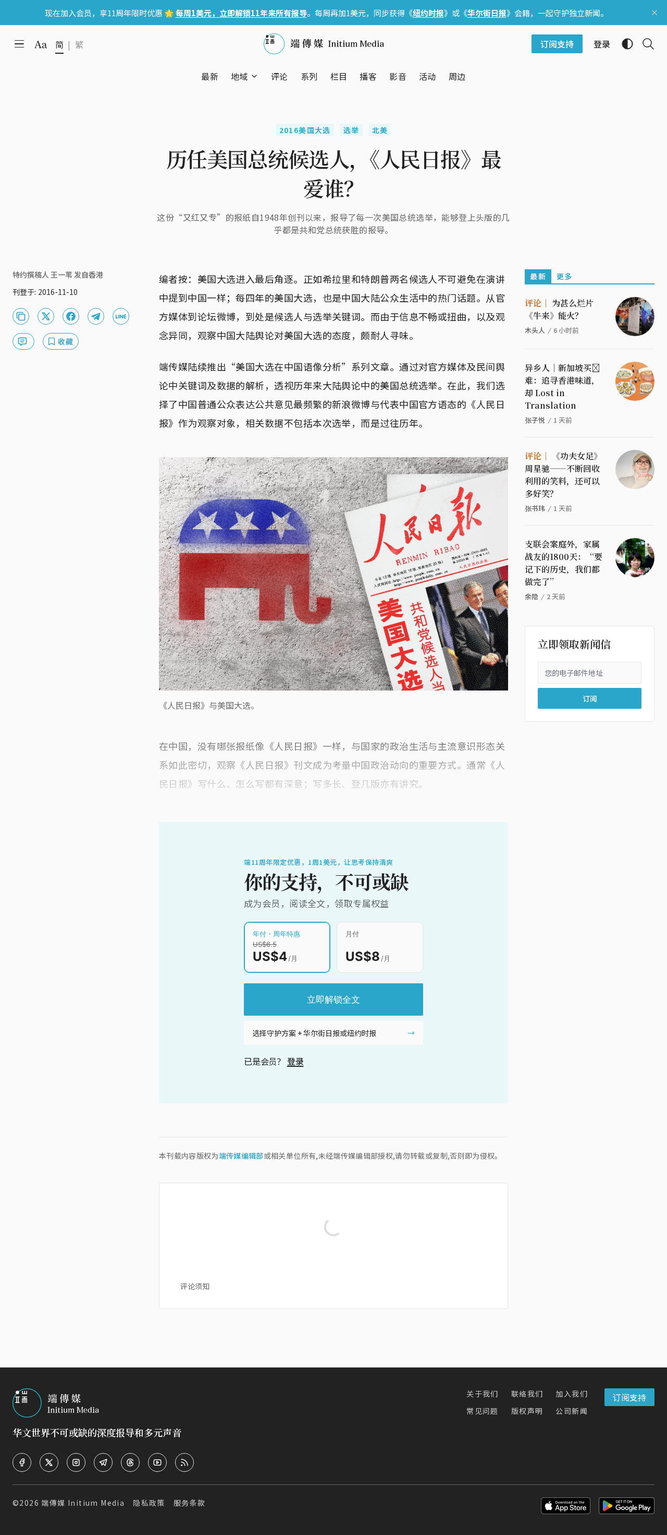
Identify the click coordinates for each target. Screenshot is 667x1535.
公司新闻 (571, 1411)
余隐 (531, 596)
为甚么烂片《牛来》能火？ (559, 309)
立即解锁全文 (333, 999)
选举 (351, 130)
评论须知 (194, 1286)
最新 (538, 276)
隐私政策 (149, 1502)
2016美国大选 (305, 130)
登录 (295, 1061)
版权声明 (527, 1411)
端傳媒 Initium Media (83, 1502)
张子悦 (535, 420)
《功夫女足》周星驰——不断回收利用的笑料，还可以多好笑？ (563, 474)
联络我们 (527, 1393)
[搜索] (644, 44)
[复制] (21, 316)
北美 (380, 130)
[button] (239, 76)
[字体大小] (40, 44)
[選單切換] (254, 76)
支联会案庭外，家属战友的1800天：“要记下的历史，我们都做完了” (563, 563)
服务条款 (190, 1502)
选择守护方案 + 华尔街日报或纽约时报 (314, 1033)
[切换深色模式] (623, 44)
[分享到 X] (46, 316)
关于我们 (482, 1393)
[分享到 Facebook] (71, 316)
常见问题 (482, 1411)
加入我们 (571, 1393)
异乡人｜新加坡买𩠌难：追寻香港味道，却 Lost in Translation (562, 386)
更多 (565, 276)
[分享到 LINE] (121, 316)
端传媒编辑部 (241, 1155)
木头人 (535, 330)
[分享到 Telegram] (96, 316)
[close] (654, 12)
